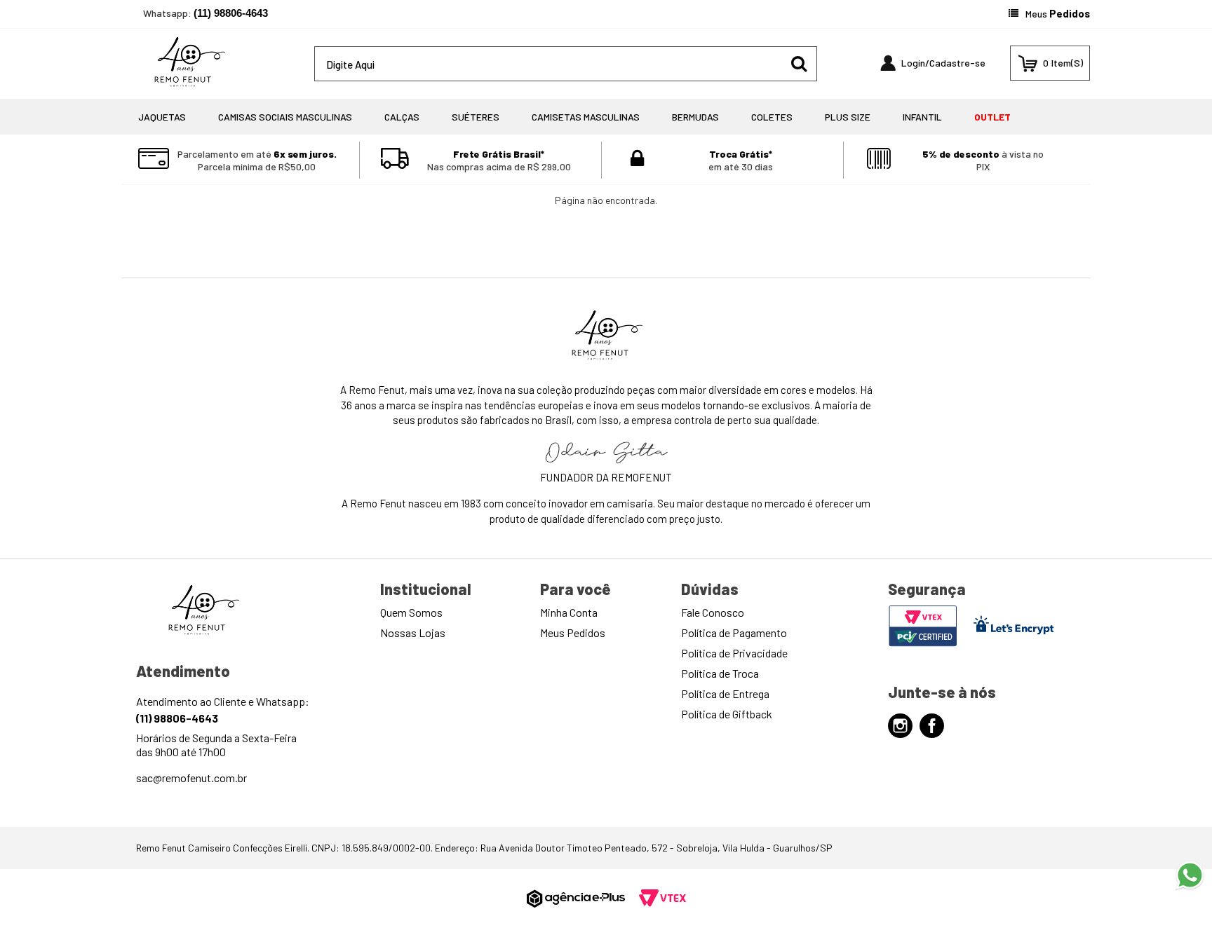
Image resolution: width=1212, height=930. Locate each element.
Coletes (772, 117)
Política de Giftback (726, 713)
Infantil (922, 117)
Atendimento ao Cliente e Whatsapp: (222, 710)
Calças (401, 117)
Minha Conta (569, 612)
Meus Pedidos (572, 632)
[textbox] (565, 63)
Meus (1057, 14)
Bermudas (695, 117)
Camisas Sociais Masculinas (285, 117)
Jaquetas (162, 117)
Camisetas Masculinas (586, 117)
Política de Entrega (725, 693)
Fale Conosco (712, 612)
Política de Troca (720, 673)
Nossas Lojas (412, 632)
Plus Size (847, 117)
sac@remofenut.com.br (191, 777)
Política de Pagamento (734, 632)
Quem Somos (411, 612)
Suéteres (475, 117)
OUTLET (992, 117)
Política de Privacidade (734, 652)
